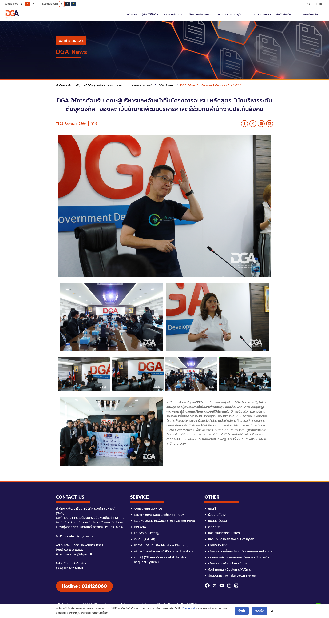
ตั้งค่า (241, 611)
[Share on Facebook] (244, 123)
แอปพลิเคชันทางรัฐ (146, 533)
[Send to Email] (269, 123)
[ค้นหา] (309, 4)
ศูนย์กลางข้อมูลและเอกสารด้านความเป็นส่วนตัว (238, 557)
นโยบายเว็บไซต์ (218, 545)
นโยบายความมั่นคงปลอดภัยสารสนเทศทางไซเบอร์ (240, 551)
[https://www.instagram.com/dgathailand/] (229, 585)
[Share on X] (252, 123)
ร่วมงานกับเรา (172, 14)
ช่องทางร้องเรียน (309, 14)
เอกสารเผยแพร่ (259, 14)
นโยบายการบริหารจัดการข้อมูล (227, 563)
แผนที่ (212, 508)
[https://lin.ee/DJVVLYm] (236, 585)
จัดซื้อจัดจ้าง (283, 14)
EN (320, 4)
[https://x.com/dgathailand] (214, 585)
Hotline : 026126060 (84, 586)
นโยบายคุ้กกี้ (188, 609)
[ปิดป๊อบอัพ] (272, 610)
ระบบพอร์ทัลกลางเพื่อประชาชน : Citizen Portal (165, 521)
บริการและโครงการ (199, 14)
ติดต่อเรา (214, 527)
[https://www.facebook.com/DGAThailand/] (207, 585)
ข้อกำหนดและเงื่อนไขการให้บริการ (229, 569)
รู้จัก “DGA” (149, 14)
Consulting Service (148, 508)
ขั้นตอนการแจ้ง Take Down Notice (232, 575)
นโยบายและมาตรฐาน (230, 14)
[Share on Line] (261, 123)
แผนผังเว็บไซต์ (217, 521)
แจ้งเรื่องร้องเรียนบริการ (224, 533)
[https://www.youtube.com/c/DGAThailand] (222, 585)
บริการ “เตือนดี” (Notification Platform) (161, 545)
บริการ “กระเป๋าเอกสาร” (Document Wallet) (163, 551)
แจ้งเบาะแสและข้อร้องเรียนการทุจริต (231, 539)
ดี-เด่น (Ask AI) (144, 539)
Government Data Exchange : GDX (159, 514)
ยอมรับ (259, 611)
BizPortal (140, 527)
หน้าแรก (132, 14)
